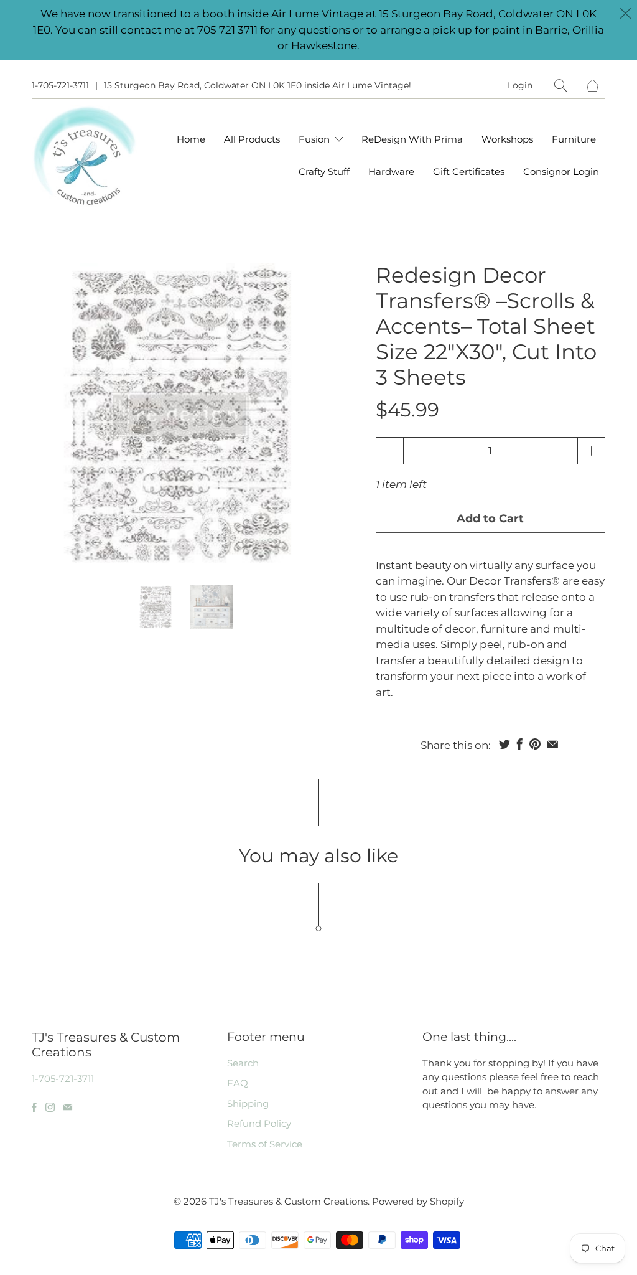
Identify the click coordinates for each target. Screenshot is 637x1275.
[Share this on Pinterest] (535, 744)
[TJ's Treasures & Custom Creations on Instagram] (50, 1107)
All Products (252, 139)
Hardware (391, 171)
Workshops (507, 139)
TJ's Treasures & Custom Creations (288, 1201)
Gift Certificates (468, 171)
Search (243, 1063)
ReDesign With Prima (412, 139)
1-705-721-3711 (60, 85)
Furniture (574, 139)
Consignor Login (561, 171)
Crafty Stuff (324, 171)
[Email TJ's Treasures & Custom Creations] (67, 1107)
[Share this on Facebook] (519, 744)
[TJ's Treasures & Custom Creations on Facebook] (34, 1107)
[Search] (561, 85)
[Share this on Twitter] (504, 744)
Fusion (315, 139)
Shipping (248, 1103)
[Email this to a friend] (553, 744)
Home (191, 139)
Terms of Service (264, 1144)
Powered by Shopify (418, 1201)
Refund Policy (259, 1123)
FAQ (237, 1083)
